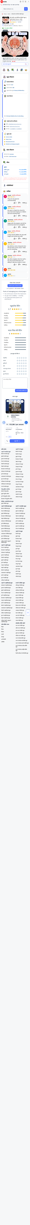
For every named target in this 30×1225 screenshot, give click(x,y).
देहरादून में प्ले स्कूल (19, 466)
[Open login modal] (20, 1)
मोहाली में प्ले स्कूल (19, 494)
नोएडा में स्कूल (18, 558)
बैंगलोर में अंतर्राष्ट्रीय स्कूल (20, 508)
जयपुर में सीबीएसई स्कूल (5, 531)
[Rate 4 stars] (15, 22)
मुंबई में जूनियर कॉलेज (5, 493)
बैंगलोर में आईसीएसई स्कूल (6, 605)
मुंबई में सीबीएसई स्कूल (5, 513)
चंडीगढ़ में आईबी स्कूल (5, 580)
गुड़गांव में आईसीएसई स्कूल (6, 587)
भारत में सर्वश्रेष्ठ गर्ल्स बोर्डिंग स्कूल (21, 640)
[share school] (18, 401)
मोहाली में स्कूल (18, 574)
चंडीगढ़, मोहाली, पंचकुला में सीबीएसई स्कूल (6, 542)
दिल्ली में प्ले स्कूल (19, 454)
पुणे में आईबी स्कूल (4, 562)
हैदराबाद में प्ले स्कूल (19, 459)
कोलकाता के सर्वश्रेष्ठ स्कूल (5, 471)
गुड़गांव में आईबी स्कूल (5, 555)
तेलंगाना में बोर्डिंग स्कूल (19, 618)
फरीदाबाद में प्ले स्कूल (19, 474)
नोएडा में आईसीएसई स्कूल (5, 592)
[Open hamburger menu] (28, 1)
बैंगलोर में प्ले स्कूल (19, 451)
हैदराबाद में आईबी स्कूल (5, 550)
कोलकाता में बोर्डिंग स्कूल (20, 592)
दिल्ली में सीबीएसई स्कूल (5, 526)
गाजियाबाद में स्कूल (19, 556)
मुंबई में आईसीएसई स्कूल (5, 590)
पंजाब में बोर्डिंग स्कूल (19, 620)
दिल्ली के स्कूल (18, 533)
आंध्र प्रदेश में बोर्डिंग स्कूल (20, 615)
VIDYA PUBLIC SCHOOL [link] (15, 416)
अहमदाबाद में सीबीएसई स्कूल (6, 533)
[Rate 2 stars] (12, 22)
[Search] (26, 9)
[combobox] (13, 8)
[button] (4, 69)
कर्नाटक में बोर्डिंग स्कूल (19, 600)
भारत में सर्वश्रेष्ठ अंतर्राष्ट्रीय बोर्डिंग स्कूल (21, 650)
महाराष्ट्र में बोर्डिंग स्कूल (19, 597)
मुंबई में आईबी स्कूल (4, 560)
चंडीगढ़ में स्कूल (18, 576)
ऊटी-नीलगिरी (3, 639)
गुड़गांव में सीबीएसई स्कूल (5, 528)
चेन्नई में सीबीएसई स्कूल (5, 518)
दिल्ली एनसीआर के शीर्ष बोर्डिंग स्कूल (22, 653)
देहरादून (2, 636)
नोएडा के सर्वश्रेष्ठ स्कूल (5, 461)
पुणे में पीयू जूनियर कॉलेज (5, 496)
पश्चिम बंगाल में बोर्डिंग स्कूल (20, 607)
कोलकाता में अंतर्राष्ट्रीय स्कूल (20, 518)
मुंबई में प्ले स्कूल (18, 456)
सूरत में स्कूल (18, 568)
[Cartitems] (25, 1)
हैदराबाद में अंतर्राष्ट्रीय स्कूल (20, 513)
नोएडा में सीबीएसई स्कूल (5, 511)
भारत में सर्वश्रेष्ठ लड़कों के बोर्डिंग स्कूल (22, 643)
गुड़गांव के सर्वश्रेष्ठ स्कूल (5, 458)
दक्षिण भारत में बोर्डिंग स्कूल (20, 628)
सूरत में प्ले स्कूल (18, 489)
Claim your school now (15, 285)
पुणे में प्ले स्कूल (18, 469)
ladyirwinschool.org (15, 126)
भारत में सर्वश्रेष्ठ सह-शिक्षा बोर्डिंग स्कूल (21, 646)
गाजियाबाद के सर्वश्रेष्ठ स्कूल (6, 484)
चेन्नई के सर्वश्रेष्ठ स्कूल (5, 466)
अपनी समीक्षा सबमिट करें (21, 390)
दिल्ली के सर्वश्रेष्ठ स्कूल (5, 463)
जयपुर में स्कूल (18, 563)
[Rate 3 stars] (13, 22)
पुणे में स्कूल (18, 548)
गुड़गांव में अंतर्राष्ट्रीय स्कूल (20, 526)
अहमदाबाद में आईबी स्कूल (6, 572)
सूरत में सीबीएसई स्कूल (5, 536)
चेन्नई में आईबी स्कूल (4, 567)
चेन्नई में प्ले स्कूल (18, 461)
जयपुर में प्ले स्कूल (19, 484)
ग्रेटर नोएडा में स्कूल (19, 561)
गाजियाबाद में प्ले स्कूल (19, 476)
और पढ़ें (13, 61)
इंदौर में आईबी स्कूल (4, 575)
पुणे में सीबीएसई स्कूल (5, 523)
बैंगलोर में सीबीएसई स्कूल (5, 508)
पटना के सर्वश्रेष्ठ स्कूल (5, 486)
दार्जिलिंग (2, 641)
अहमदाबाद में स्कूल (19, 566)
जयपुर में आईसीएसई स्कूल (6, 600)
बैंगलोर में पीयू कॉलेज (5, 491)
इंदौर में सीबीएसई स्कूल (5, 538)
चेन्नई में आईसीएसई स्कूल (5, 618)
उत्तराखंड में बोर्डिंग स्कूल (20, 610)
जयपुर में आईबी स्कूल (5, 565)
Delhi (9, 13)
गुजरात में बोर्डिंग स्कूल (19, 595)
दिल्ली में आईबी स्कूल (5, 557)
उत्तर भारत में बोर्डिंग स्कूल (20, 625)
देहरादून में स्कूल (18, 546)
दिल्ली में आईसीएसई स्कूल (5, 610)
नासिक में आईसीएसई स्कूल (6, 613)
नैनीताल (2, 631)
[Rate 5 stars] (16, 22)
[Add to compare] (22, 401)
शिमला (2, 629)
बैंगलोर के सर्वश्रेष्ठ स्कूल (5, 453)
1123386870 (12, 129)
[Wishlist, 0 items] (23, 1)
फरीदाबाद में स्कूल (19, 553)
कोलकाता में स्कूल (19, 543)
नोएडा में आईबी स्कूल (5, 547)
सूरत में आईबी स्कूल (4, 577)
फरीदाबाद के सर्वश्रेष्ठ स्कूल (5, 481)
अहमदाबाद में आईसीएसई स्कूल (6, 607)
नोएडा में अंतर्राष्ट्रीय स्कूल (20, 528)
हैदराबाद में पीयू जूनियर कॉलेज (6, 498)
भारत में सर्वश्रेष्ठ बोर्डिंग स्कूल (20, 638)
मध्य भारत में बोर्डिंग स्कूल (20, 630)
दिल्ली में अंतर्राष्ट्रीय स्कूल (20, 523)
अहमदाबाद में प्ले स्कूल (20, 486)
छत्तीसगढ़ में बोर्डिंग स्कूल (20, 590)
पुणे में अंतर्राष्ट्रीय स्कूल (19, 521)
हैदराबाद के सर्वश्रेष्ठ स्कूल (5, 468)
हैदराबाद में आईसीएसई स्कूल (6, 597)
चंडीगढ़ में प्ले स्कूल (19, 496)
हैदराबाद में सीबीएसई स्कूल (6, 516)
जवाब (23, 203)
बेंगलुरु (2, 626)
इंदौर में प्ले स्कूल (18, 491)
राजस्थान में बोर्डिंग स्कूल (20, 602)
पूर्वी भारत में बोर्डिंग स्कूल (20, 633)
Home (5, 13)
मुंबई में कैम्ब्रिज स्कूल (4, 503)
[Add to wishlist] (15, 401)
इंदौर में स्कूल (18, 571)
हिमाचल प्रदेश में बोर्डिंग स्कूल (21, 605)
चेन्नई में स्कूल (18, 541)
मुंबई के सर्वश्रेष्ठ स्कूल (5, 456)
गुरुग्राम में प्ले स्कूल (19, 471)
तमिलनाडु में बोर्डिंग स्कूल (20, 585)
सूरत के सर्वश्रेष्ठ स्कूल (4, 479)
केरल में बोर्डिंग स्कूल (19, 613)
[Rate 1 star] (10, 22)
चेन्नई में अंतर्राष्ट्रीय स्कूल (20, 516)
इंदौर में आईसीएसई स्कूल (5, 602)
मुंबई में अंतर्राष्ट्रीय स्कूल (20, 511)
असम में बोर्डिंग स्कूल (19, 587)
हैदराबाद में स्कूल (19, 538)
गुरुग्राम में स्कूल (18, 551)
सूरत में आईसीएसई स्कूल (5, 615)
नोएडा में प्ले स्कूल (19, 479)
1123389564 (19, 129)
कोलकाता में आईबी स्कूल (5, 552)
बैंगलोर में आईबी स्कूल (5, 570)
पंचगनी (2, 634)
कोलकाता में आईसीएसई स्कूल (6, 585)
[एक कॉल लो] (7, 441)
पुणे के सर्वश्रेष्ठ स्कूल (4, 473)
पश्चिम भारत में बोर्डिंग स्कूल (20, 635)
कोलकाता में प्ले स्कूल (19, 464)
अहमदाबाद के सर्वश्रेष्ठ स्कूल (6, 476)
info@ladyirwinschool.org (14, 124)
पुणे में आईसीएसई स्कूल (5, 595)
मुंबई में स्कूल (18, 536)
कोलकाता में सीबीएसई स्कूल (6, 521)
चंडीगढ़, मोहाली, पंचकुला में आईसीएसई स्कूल (6, 621)
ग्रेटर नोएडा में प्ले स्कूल (19, 481)
